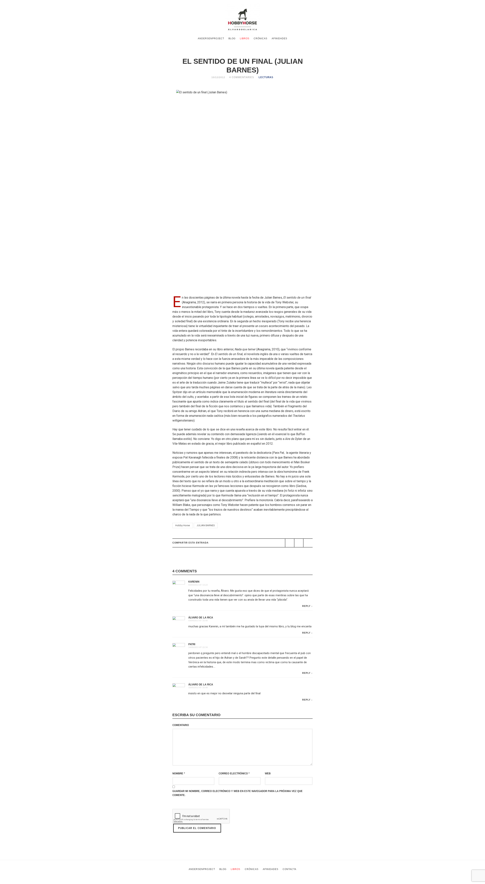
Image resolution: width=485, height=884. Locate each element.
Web (268, 773)
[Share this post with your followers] (299, 543)
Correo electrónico (234, 773)
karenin (193, 581)
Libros (244, 38)
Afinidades (279, 38)
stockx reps (222, 881)
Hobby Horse (182, 525)
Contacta (289, 869)
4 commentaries (241, 77)
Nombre (178, 773)
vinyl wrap (314, 881)
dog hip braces (295, 881)
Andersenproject (211, 38)
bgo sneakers (184, 881)
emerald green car (271, 881)
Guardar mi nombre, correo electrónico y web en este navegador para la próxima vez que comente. (237, 793)
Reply (306, 606)
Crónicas (260, 38)
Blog (231, 38)
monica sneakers (244, 881)
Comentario (180, 725)
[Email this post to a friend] (308, 543)
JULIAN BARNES (206, 525)
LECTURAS (266, 77)
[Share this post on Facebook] (289, 543)
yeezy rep (204, 881)
